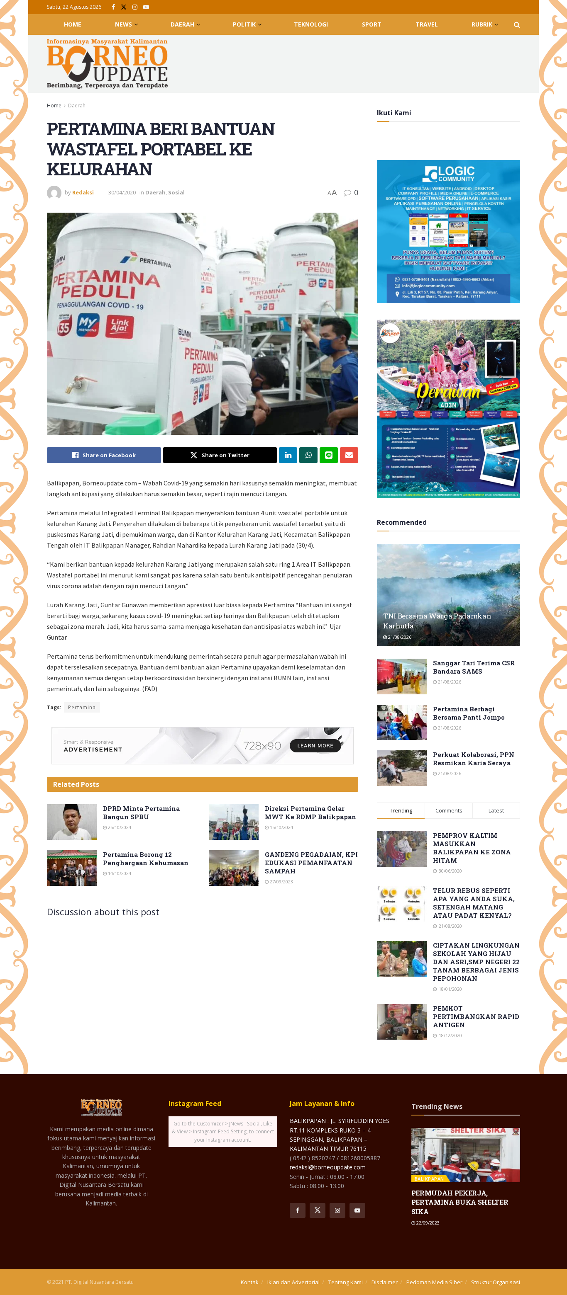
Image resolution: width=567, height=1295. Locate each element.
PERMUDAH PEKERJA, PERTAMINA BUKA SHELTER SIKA (459, 1202)
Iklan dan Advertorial (293, 1282)
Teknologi (311, 24)
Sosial (176, 192)
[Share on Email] (349, 455)
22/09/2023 (427, 1223)
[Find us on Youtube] (146, 7)
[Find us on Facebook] (113, 7)
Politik (244, 24)
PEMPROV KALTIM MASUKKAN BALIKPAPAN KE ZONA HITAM (472, 847)
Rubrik (482, 24)
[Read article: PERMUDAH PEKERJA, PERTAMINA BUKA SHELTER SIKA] (466, 1155)
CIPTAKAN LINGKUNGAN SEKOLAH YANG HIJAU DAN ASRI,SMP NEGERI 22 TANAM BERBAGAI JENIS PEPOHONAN (476, 961)
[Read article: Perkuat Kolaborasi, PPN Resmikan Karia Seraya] (402, 768)
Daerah (182, 24)
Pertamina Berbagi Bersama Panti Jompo (469, 713)
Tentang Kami (345, 1282)
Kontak (250, 1282)
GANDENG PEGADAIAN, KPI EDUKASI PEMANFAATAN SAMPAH (311, 862)
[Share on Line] (329, 455)
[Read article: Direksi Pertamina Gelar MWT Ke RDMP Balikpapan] (234, 822)
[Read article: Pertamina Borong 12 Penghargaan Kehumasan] (72, 868)
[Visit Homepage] (107, 64)
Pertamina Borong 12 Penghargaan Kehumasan (145, 858)
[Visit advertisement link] (202, 745)
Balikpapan (429, 1179)
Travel (426, 24)
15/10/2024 (281, 827)
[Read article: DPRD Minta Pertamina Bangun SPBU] (72, 822)
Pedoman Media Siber (434, 1282)
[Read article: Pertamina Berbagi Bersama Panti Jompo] (402, 722)
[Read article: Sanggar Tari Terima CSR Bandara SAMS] (402, 676)
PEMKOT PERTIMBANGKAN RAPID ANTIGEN (476, 1016)
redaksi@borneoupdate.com (328, 1167)
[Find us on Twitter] (124, 7)
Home (72, 24)
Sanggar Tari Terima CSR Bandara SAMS (474, 667)
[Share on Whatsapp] (308, 455)
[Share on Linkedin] (288, 455)
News (123, 24)
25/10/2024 (119, 827)
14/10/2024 (119, 873)
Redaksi (83, 192)
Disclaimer (384, 1282)
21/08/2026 (399, 637)
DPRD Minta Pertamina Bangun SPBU (141, 812)
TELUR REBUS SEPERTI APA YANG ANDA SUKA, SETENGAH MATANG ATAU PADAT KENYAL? (474, 902)
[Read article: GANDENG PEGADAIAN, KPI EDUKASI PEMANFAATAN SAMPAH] (234, 868)
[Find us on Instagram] (134, 7)
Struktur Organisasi (495, 1282)
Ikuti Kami (394, 112)
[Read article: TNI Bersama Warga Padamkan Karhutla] (448, 595)
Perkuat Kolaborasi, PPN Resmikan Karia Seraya (473, 758)
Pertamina (82, 707)
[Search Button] (517, 24)
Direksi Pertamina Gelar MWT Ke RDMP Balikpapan (310, 812)
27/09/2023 (281, 881)
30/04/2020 (122, 192)
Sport (371, 24)
